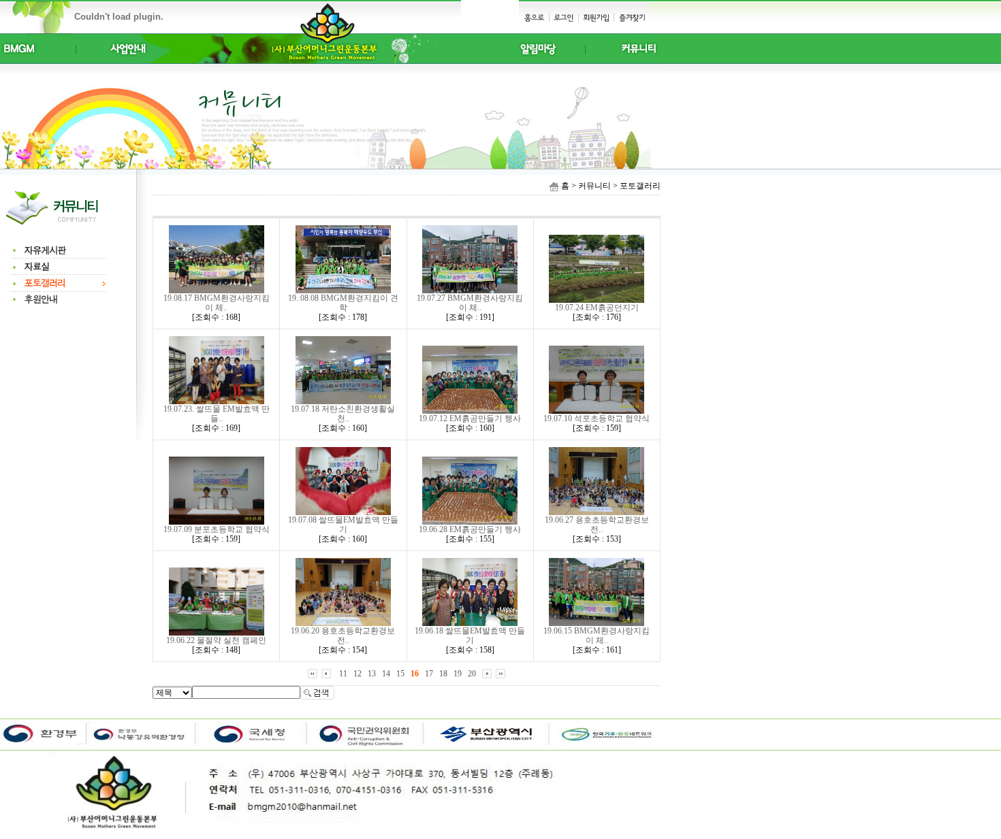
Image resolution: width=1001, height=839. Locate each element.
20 (472, 673)
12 (357, 673)
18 (443, 673)
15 (400, 673)
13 (372, 673)
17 (429, 673)
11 (343, 673)
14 (386, 673)
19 (458, 673)
